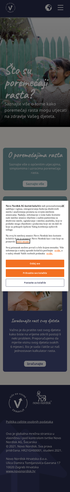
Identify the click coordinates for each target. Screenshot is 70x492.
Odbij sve (35, 263)
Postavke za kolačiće (35, 282)
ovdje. (49, 253)
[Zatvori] (63, 206)
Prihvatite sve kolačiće (35, 273)
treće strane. (23, 241)
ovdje (57, 250)
